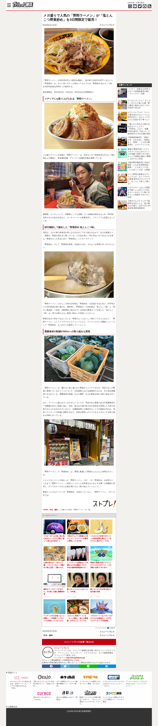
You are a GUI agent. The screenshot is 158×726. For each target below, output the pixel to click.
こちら (76, 660)
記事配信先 (12, 707)
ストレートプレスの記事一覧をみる (79, 642)
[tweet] (65, 666)
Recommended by (101, 628)
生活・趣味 (48, 635)
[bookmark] (107, 666)
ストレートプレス (107, 25)
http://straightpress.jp (75, 658)
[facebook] (51, 666)
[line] (88, 666)
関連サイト (12, 673)
